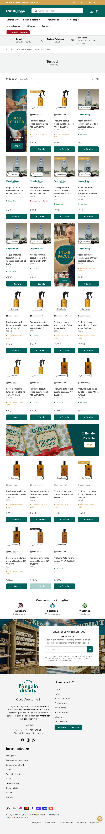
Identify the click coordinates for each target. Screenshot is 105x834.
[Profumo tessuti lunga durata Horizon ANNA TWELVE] (16, 301)
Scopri (16, 146)
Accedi (9, 792)
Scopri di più (28, 725)
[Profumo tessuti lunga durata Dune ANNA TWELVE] (40, 99)
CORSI (72, 2)
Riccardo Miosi (23, 817)
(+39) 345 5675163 (32, 730)
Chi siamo (10, 769)
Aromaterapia (61, 712)
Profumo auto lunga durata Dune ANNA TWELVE (87, 494)
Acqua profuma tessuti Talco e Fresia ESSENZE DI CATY (40, 190)
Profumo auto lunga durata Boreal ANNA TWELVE (63, 494)
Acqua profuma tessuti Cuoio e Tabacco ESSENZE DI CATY (16, 259)
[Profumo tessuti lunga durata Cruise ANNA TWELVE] (40, 301)
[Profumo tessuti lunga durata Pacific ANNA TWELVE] (40, 367)
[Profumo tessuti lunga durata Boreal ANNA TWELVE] (88, 301)
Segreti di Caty (12, 783)
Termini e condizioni (66, 823)
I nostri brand (61, 721)
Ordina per (11, 79)
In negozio (11, 755)
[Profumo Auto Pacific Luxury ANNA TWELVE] (64, 536)
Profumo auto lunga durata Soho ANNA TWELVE (39, 494)
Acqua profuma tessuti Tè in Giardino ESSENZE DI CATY (88, 123)
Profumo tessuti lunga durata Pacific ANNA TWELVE (39, 391)
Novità (58, 694)
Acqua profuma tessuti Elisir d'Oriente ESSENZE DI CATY (88, 257)
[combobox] (57, 10)
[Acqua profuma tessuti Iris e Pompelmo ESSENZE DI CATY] (88, 166)
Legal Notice (94, 823)
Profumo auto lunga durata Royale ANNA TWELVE (16, 561)
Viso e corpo (60, 707)
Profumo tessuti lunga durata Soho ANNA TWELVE (63, 325)
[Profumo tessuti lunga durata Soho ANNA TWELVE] (64, 301)
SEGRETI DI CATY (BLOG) (88, 2)
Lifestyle (58, 717)
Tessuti (49, 49)
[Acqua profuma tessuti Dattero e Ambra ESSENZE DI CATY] (64, 166)
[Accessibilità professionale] (99, 818)
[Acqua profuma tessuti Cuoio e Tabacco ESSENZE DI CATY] (16, 233)
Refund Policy (81, 823)
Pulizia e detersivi (26, 49)
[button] (97, 11)
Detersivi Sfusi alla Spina (17, 760)
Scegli (89, 444)
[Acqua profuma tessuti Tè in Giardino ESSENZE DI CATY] (88, 99)
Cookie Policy (50, 823)
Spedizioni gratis (13, 774)
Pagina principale (12, 49)
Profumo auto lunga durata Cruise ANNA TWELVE (63, 391)
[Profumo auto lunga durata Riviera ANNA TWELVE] (16, 470)
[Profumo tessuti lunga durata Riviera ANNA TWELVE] (64, 99)
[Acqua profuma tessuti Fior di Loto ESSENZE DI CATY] (16, 166)
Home (57, 689)
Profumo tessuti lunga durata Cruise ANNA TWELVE (39, 325)
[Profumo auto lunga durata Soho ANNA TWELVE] (40, 470)
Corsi (8, 778)
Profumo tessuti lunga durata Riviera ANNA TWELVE (64, 123)
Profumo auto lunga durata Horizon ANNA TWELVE (88, 391)
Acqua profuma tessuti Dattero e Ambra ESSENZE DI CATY (63, 192)
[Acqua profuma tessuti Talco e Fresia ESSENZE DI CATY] (40, 166)
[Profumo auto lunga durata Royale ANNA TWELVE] (16, 536)
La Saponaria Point (15, 765)
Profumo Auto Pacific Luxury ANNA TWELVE (64, 559)
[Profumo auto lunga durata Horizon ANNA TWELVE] (88, 367)
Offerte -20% (13, 19)
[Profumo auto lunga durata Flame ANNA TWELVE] (40, 536)
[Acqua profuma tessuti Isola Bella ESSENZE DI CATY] (40, 233)
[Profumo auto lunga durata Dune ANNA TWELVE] (88, 470)
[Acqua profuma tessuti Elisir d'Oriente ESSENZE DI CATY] (88, 233)
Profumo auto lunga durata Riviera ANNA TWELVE (16, 494)
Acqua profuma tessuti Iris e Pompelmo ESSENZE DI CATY (87, 192)
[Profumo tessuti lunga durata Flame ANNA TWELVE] (16, 367)
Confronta (38, 108)
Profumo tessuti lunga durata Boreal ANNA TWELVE (87, 325)
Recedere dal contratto (68, 727)
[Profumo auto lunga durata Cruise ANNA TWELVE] (64, 367)
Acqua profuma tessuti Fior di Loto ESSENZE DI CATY (15, 190)
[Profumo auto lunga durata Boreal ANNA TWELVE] (64, 470)
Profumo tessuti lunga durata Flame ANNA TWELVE (15, 391)
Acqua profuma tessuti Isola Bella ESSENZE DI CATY (38, 257)
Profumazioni (39, 49)
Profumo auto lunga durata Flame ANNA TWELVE (39, 561)
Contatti (9, 797)
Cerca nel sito (12, 788)
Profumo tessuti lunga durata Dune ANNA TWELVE (39, 123)
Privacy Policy (58, 656)
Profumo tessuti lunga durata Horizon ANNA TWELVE (16, 325)
